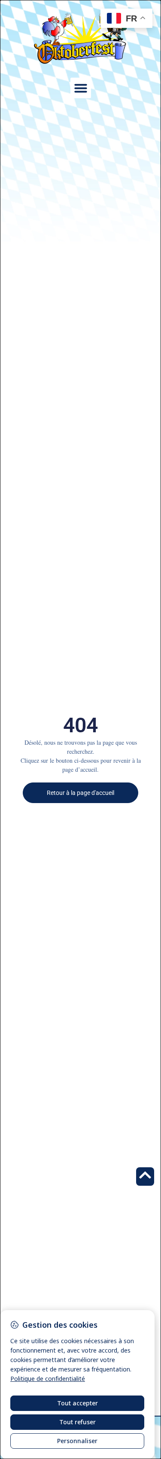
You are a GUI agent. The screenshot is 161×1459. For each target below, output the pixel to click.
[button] (80, 88)
